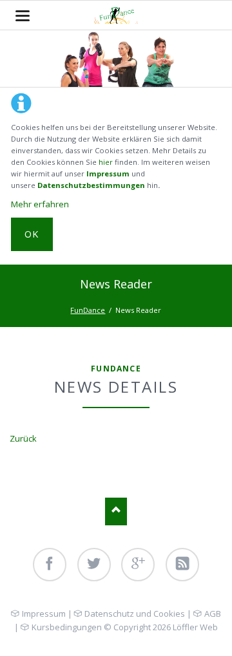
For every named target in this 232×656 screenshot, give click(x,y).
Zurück (23, 438)
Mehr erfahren (40, 204)
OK (31, 234)
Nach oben (116, 511)
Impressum (108, 173)
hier (106, 162)
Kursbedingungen (66, 627)
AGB (212, 613)
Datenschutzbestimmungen (91, 185)
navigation (22, 15)
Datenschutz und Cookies (134, 613)
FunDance (87, 310)
